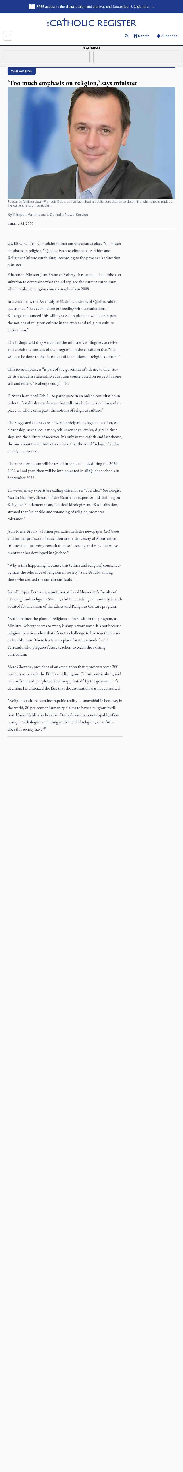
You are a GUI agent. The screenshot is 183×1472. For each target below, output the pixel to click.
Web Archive (21, 71)
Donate (144, 36)
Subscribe (169, 36)
